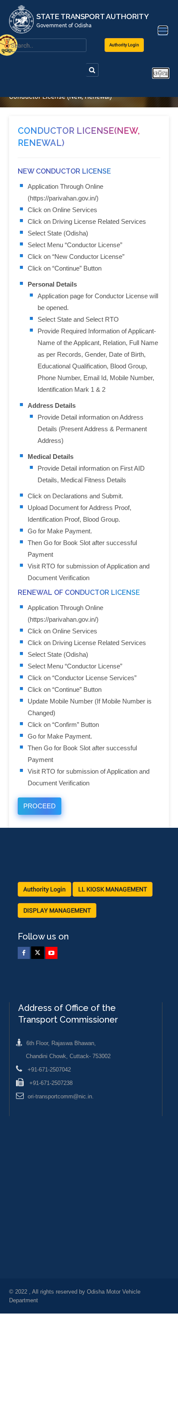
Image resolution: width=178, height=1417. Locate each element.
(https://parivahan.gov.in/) (63, 198)
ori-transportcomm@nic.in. (61, 1096)
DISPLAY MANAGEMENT (57, 910)
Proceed (39, 806)
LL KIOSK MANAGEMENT (112, 889)
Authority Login (124, 45)
